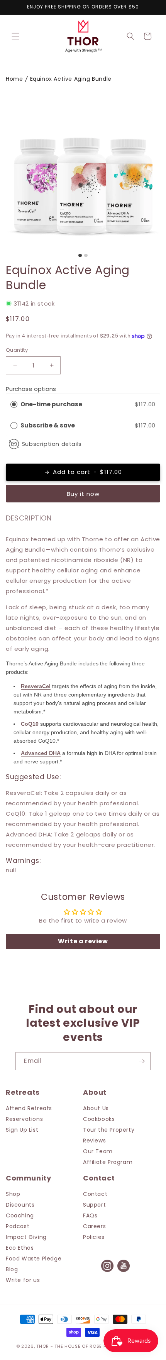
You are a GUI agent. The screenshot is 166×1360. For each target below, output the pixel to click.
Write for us (23, 1280)
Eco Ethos (20, 1248)
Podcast (17, 1226)
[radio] (13, 404)
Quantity (17, 350)
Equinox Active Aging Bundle (71, 79)
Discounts (20, 1205)
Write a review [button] (83, 941)
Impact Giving (26, 1237)
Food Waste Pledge (33, 1258)
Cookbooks (99, 1119)
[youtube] (123, 1271)
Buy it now (83, 494)
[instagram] (107, 1271)
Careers (94, 1226)
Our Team (98, 1151)
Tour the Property (108, 1130)
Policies (94, 1237)
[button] (15, 36)
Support (94, 1205)
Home (14, 79)
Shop (13, 1194)
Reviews (94, 1140)
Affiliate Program (107, 1162)
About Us (96, 1108)
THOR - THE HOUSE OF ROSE (69, 1346)
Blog (12, 1269)
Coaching (20, 1215)
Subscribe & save (48, 425)
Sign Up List (22, 1130)
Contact (95, 1194)
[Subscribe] (141, 1061)
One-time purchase (51, 404)
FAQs (90, 1215)
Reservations (24, 1119)
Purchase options (31, 389)
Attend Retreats (29, 1108)
